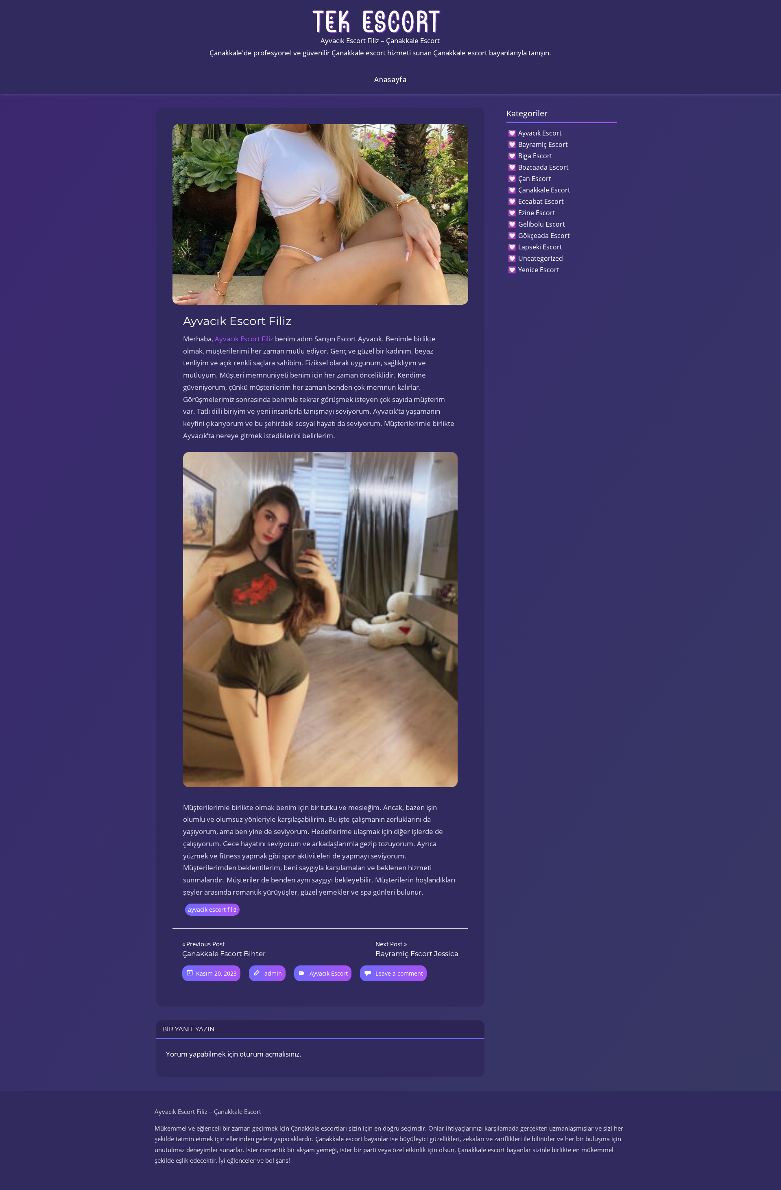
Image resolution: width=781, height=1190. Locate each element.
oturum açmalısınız (269, 1054)
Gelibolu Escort (541, 224)
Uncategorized (540, 258)
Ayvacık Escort (329, 973)
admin (273, 973)
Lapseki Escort (540, 246)
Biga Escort (535, 155)
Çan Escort (534, 178)
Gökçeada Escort (544, 235)
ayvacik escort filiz (212, 909)
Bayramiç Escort (543, 144)
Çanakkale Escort (544, 190)
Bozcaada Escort (543, 167)
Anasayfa (390, 79)
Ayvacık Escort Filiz (244, 338)
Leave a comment (399, 973)
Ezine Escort (536, 212)
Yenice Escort (538, 269)
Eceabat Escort (541, 201)
